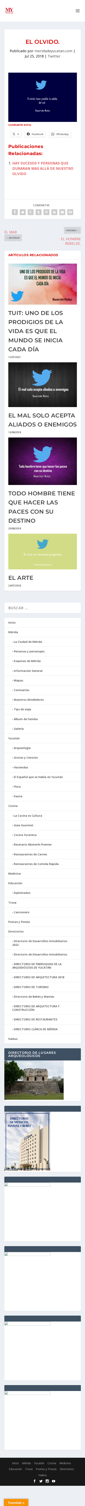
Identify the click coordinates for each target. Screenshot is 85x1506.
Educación (15, 883)
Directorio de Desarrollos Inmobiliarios (40, 954)
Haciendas (21, 767)
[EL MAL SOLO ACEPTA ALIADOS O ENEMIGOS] (42, 384)
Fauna (18, 796)
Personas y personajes (29, 651)
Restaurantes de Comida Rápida (36, 864)
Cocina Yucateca (25, 835)
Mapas (18, 680)
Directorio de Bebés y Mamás (34, 996)
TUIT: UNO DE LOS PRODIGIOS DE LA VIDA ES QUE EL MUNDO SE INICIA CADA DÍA (35, 331)
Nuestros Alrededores (29, 699)
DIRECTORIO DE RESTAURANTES (35, 1019)
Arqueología (22, 748)
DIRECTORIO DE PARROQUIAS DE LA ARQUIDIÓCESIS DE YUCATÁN (36, 965)
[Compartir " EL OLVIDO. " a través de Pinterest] (46, 212)
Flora (17, 786)
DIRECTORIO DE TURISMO (31, 987)
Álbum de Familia (26, 719)
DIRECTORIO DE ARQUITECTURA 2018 (39, 977)
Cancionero (21, 912)
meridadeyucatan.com (53, 50)
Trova (12, 902)
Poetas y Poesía (19, 922)
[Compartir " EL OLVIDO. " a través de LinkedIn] (54, 212)
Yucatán (14, 738)
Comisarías (21, 690)
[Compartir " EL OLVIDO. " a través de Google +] (31, 212)
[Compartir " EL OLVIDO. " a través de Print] (70, 212)
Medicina (14, 873)
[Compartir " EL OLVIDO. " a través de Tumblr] (38, 212)
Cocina (13, 806)
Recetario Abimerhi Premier (33, 844)
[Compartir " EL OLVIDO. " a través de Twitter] (23, 212)
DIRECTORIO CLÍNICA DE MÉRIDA (36, 1029)
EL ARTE (20, 577)
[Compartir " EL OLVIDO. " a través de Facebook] (15, 212)
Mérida (13, 632)
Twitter (54, 56)
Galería (19, 729)
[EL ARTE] (42, 552)
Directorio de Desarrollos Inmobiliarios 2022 (39, 942)
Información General (28, 671)
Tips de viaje (22, 709)
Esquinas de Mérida (27, 661)
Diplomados (22, 893)
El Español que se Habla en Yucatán (38, 777)
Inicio (12, 622)
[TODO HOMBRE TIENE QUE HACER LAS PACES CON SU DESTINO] (42, 461)
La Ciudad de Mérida (28, 642)
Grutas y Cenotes (26, 757)
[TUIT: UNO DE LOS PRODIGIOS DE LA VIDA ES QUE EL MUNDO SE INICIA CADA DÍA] (42, 284)
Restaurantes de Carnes (30, 854)
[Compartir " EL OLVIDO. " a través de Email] (62, 212)
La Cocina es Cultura (28, 815)
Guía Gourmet (23, 825)
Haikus (13, 1039)
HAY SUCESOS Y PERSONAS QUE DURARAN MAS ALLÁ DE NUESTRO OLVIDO (42, 168)
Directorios (16, 931)
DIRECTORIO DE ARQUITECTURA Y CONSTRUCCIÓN (36, 1008)
